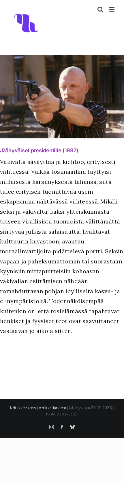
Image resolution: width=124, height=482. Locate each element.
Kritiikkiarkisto (23, 407)
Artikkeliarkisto (52, 407)
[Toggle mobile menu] (112, 9)
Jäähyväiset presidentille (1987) (39, 150)
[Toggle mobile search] (100, 9)
